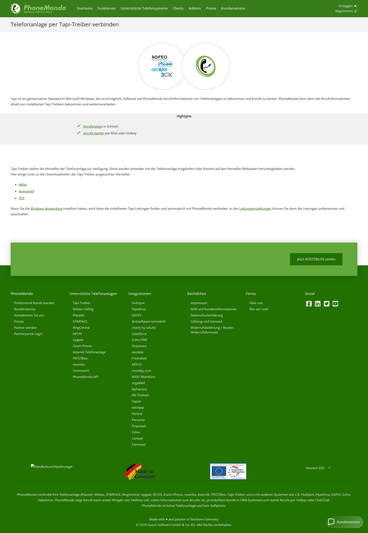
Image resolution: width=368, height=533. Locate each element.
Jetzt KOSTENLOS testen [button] (316, 259)
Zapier (136, 401)
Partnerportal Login (28, 334)
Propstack (139, 426)
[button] (344, 522)
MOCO (137, 364)
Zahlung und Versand (206, 321)
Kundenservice (25, 309)
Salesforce (139, 334)
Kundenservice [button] (348, 522)
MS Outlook (140, 395)
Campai (137, 438)
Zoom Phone (82, 346)
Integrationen (139, 293)
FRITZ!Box (80, 358)
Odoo (136, 432)
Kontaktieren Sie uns (29, 315)
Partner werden (25, 327)
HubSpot (138, 303)
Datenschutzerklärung (207, 315)
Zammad (138, 444)
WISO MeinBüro (143, 377)
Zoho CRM (139, 340)
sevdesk (138, 352)
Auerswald (26, 191)
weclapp (138, 407)
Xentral (137, 413)
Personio (138, 420)
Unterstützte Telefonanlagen (93, 293)
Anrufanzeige (92, 126)
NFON (77, 334)
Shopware (139, 346)
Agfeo (23, 184)
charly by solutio (144, 327)
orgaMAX (138, 383)
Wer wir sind (258, 309)
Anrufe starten (93, 133)
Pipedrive (139, 309)
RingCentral (81, 327)
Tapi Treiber (81, 303)
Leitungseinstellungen (255, 208)
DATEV (136, 315)
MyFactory (139, 389)
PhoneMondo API (85, 377)
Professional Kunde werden (34, 303)
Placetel (78, 315)
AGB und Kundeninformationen (214, 309)
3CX (21, 198)
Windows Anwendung (46, 208)
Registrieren (344, 11)
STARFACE (80, 321)
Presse (19, 321)
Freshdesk (139, 358)
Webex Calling (83, 309)
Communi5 (81, 370)
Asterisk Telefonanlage (89, 352)
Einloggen (346, 6)
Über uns (256, 303)
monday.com (141, 370)
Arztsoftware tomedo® (148, 321)
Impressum (199, 303)
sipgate (78, 340)
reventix (79, 364)
